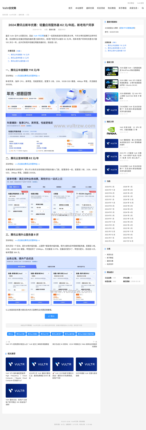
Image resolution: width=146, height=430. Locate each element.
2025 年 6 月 (109, 193)
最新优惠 (90, 8)
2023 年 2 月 (128, 228)
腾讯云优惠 (21, 334)
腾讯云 (10, 334)
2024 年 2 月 (128, 215)
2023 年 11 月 (110, 222)
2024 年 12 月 (128, 199)
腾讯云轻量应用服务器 (86, 334)
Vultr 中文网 (39, 36)
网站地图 (82, 421)
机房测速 (101, 8)
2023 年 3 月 (109, 228)
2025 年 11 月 (110, 190)
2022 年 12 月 (110, 231)
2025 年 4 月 (128, 193)
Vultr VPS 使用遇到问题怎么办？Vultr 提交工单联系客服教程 (27, 344)
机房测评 (110, 264)
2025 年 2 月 (128, 196)
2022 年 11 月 (128, 231)
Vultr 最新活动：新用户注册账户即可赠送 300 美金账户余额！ (16, 402)
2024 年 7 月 (109, 209)
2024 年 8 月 (128, 206)
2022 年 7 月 (109, 238)
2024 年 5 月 (109, 212)
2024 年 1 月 (109, 219)
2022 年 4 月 (109, 241)
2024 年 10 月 (128, 203)
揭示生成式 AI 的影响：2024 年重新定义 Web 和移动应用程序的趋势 (74, 345)
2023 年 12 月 (128, 219)
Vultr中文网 (9, 8)
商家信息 (133, 8)
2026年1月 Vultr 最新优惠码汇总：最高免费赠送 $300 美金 (39, 375)
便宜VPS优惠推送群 (127, 28)
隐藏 (18, 51)
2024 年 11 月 (110, 203)
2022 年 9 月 (128, 235)
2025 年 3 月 (109, 196)
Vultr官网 (140, 3)
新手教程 (122, 8)
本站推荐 (79, 8)
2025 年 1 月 (109, 199)
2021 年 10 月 (128, 241)
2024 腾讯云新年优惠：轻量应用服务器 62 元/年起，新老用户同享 (51, 25)
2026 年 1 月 (127, 187)
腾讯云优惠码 (32, 334)
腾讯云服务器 (69, 334)
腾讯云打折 (45, 334)
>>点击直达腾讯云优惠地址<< (27, 76)
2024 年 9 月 (109, 206)
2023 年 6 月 (128, 222)
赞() (51, 316)
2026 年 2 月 (109, 187)
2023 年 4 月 (128, 225)
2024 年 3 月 (109, 215)
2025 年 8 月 (128, 190)
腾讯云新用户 (57, 334)
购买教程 (112, 8)
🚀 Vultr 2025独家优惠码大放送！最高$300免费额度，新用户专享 (63, 375)
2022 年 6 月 (128, 238)
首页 (70, 8)
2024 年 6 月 (128, 209)
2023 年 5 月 (109, 225)
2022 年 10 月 (110, 235)
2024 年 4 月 (128, 212)
